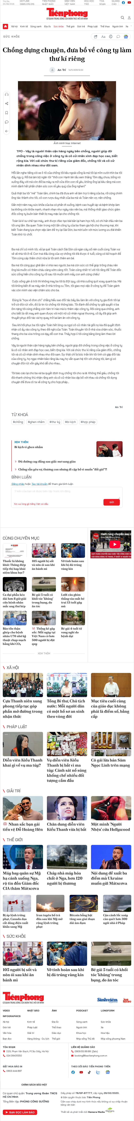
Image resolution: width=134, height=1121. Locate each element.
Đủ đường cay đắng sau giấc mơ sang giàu (47, 461)
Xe (127, 26)
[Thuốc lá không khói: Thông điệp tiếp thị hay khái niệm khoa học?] (15, 550)
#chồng (18, 422)
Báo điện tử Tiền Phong (67, 14)
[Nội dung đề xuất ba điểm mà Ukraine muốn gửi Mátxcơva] (111, 857)
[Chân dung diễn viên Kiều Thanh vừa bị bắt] (67, 808)
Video (6, 1010)
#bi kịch (70, 422)
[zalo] (100, 1072)
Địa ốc (47, 26)
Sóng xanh (36, 26)
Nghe (6, 94)
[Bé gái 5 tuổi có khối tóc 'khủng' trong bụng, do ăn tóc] (44, 584)
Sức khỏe (59, 26)
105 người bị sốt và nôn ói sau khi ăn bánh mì (43, 565)
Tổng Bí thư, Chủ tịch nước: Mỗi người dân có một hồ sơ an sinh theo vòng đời (66, 708)
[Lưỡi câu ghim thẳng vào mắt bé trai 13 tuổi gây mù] (73, 584)
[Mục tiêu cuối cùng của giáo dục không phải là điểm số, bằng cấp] (111, 685)
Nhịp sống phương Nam (113, 1038)
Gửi (111, 502)
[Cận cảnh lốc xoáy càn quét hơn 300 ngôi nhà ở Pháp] (117, 903)
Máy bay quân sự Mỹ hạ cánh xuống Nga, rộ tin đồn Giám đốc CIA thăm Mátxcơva (22, 881)
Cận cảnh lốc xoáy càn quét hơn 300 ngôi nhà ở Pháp (115, 919)
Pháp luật (93, 26)
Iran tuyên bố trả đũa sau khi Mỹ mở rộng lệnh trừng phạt (49, 921)
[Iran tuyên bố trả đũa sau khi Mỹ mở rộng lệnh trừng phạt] (50, 903)
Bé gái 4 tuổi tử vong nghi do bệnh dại (71, 632)
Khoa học (81, 1032)
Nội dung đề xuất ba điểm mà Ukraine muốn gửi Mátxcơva (109, 878)
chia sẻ (95, 36)
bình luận (118, 36)
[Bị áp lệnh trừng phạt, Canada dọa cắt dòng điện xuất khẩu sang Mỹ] (17, 903)
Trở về (6, 131)
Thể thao (105, 26)
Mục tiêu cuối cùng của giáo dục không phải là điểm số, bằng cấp (110, 708)
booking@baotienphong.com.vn (91, 1055)
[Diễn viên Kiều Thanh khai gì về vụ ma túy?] (23, 744)
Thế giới (70, 26)
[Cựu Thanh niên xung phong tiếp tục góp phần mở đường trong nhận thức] (23, 685)
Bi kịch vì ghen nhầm (28, 447)
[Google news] (109, 1072)
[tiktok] (91, 1072)
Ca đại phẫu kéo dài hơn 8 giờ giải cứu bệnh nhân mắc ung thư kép (14, 600)
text (103, 36)
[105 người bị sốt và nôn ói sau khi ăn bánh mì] (44, 550)
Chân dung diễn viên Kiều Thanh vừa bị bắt (66, 827)
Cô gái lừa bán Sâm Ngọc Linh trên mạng (110, 763)
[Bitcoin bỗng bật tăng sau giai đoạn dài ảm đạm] (84, 903)
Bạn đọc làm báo (21, 1112)
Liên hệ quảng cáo (83, 1047)
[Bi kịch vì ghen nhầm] (109, 449)
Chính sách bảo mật (34, 1084)
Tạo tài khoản (39, 484)
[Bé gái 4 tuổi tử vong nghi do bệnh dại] (73, 618)
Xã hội (14, 26)
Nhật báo (33, 1010)
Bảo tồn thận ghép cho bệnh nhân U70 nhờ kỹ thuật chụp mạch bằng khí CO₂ (14, 636)
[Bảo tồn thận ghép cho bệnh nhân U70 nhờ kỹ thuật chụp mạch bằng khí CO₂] (15, 618)
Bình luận (6, 122)
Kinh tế (24, 26)
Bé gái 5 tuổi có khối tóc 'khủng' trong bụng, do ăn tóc (42, 600)
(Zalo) (95, 1051)
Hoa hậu (105, 1032)
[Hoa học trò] (127, 1001)
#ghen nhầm (36, 422)
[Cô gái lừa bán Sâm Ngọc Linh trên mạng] (111, 744)
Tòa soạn (9, 1047)
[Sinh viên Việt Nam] (107, 1001)
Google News (126, 36)
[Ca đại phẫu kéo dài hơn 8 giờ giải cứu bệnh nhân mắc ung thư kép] (15, 584)
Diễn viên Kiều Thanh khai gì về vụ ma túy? (22, 763)
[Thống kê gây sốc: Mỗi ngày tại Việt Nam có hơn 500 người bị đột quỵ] (44, 618)
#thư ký (55, 422)
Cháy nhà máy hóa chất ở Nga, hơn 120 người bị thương (65, 878)
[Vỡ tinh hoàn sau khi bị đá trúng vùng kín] (73, 550)
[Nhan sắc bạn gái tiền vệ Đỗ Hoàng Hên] (23, 808)
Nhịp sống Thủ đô (85, 1038)
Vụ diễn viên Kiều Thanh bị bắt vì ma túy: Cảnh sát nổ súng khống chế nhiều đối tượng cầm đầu (66, 770)
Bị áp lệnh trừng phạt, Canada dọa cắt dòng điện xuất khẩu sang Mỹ (15, 921)
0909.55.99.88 (83, 1051)
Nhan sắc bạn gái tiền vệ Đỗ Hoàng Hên (23, 827)
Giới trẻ (81, 26)
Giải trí (13, 790)
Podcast (82, 1010)
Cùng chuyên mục (21, 538)
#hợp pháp (88, 422)
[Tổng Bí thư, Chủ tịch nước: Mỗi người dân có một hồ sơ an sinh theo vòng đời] (67, 685)
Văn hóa (7, 1032)
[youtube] (129, 2)
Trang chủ (5, 26)
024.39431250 (14, 1055)
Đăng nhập (17, 484)
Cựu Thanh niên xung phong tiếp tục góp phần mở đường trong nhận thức (22, 708)
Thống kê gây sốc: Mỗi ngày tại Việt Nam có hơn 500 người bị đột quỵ (43, 636)
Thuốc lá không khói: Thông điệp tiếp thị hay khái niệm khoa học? (14, 566)
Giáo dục (56, 1032)
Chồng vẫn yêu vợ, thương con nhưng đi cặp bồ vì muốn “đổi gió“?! (62, 469)
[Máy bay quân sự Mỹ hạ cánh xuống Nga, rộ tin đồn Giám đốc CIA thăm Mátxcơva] (23, 857)
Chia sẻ (6, 103)
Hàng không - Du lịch (38, 1038)
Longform (107, 1010)
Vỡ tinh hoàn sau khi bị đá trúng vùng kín (72, 565)
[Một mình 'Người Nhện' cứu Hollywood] (111, 808)
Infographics (12, 1016)
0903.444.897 (14, 1070)
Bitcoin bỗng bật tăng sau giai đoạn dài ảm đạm (82, 919)
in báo (111, 36)
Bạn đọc (7, 1038)
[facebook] (123, 2)
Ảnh (54, 1010)
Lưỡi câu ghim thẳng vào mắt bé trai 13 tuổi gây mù (72, 600)
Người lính (117, 26)
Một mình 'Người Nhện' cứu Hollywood (110, 827)
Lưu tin (6, 113)
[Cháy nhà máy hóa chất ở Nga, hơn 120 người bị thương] (67, 857)
